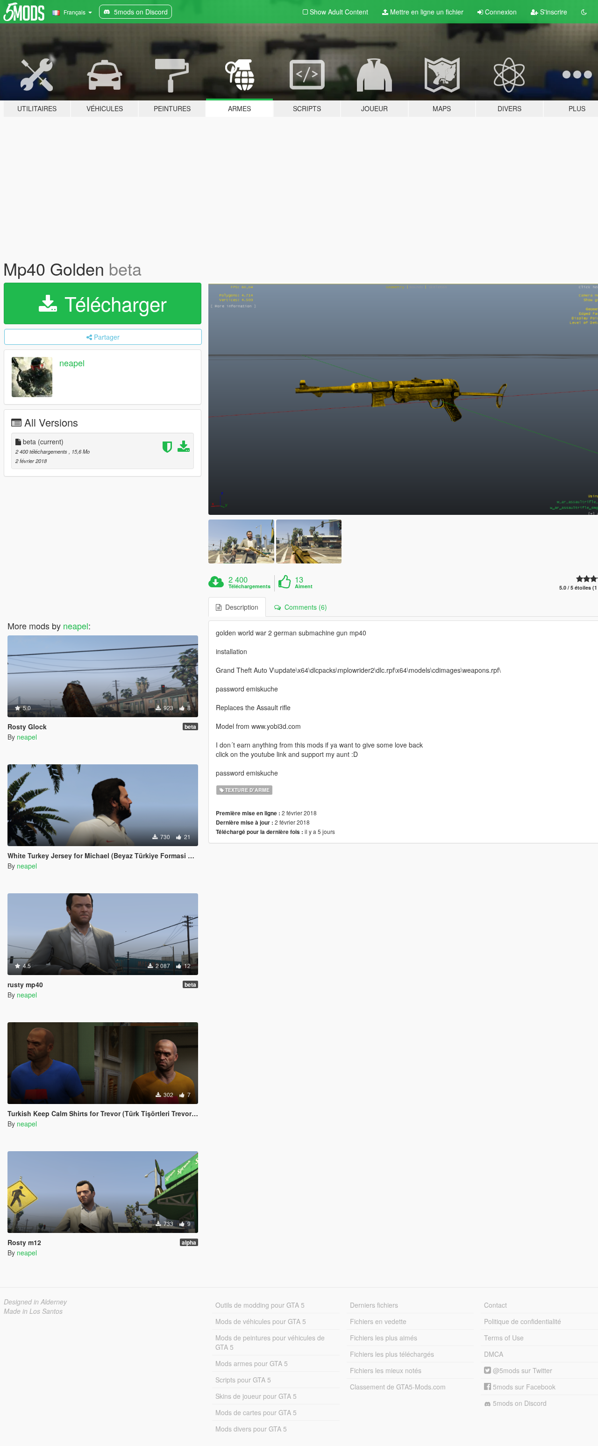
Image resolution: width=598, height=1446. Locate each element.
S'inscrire (552, 11)
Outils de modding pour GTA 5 (260, 1305)
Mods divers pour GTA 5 (251, 1428)
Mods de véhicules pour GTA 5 (260, 1321)
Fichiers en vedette (378, 1321)
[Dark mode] (584, 11)
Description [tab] (239, 607)
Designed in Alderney (35, 1301)
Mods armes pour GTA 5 (251, 1363)
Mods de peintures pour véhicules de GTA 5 (270, 1342)
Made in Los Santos (33, 1311)
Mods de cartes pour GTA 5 (256, 1412)
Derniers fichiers (374, 1305)
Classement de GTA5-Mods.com (398, 1386)
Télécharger (113, 303)
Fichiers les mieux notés (385, 1370)
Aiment (304, 586)
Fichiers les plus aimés (383, 1337)
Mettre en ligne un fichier (425, 11)
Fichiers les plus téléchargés (392, 1354)
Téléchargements (249, 586)
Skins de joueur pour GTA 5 (256, 1396)
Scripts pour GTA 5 (243, 1379)
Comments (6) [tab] (304, 607)
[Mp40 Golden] (241, 541)
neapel (72, 362)
